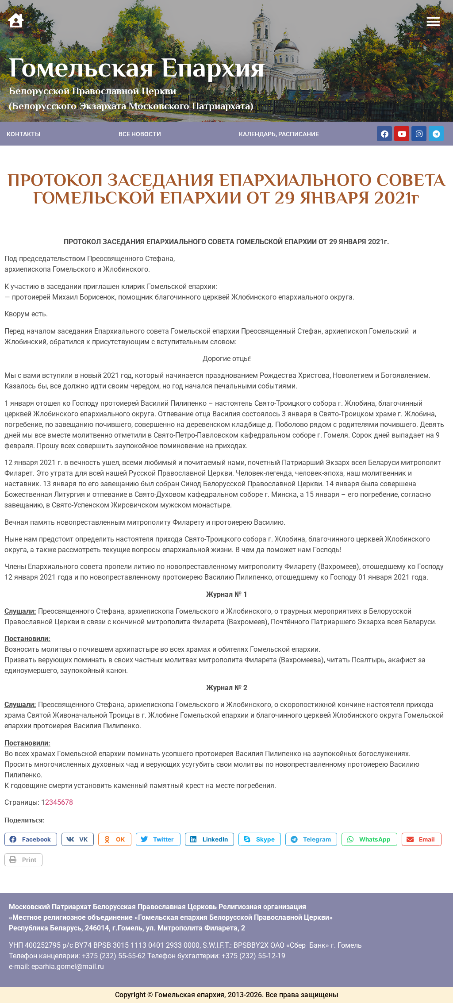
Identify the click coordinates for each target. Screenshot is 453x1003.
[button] (433, 22)
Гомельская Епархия (137, 67)
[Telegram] (436, 133)
